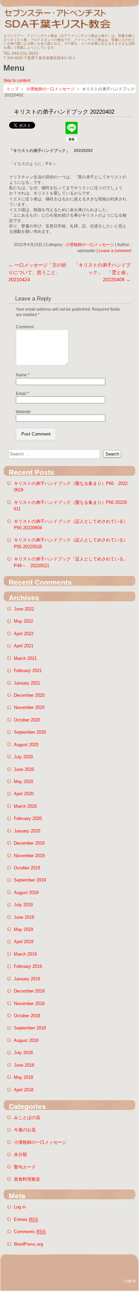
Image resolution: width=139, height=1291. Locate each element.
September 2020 (30, 732)
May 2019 (23, 929)
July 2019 (23, 904)
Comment (25, 327)
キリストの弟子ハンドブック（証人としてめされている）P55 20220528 (71, 543)
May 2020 (23, 781)
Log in (20, 1206)
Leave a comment (115, 251)
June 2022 (24, 608)
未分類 (20, 1154)
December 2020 (29, 695)
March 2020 (25, 806)
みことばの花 (27, 1117)
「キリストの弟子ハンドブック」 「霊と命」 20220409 (104, 272)
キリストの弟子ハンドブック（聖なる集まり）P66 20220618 (71, 486)
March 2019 (25, 954)
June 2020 (24, 769)
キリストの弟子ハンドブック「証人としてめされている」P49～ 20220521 (71, 562)
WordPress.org (28, 1244)
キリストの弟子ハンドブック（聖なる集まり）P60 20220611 (70, 505)
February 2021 (28, 670)
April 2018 (23, 1089)
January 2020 (27, 830)
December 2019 (29, 843)
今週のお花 (25, 1129)
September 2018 (30, 1027)
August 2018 (26, 1040)
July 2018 (23, 1052)
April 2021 (23, 645)
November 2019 (29, 855)
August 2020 (26, 744)
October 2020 (27, 719)
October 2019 (27, 867)
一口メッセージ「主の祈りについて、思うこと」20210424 (37, 272)
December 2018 (29, 991)
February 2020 (28, 818)
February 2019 (28, 966)
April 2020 (23, 793)
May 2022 (23, 621)
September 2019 (30, 880)
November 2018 (29, 1003)
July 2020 (23, 756)
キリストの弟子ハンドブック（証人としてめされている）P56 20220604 (71, 524)
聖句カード (25, 1167)
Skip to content (16, 80)
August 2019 (26, 892)
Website (23, 412)
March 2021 (25, 658)
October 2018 (27, 1015)
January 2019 (27, 978)
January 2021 (27, 683)
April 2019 (23, 941)
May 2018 (23, 1077)
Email (22, 394)
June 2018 (24, 1065)
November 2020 (29, 707)
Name (23, 375)
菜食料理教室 (27, 1179)
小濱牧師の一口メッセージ (89, 245)
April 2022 (23, 633)
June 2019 (24, 917)
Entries (26, 1219)
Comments (30, 1231)
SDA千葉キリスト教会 (69, 17)
